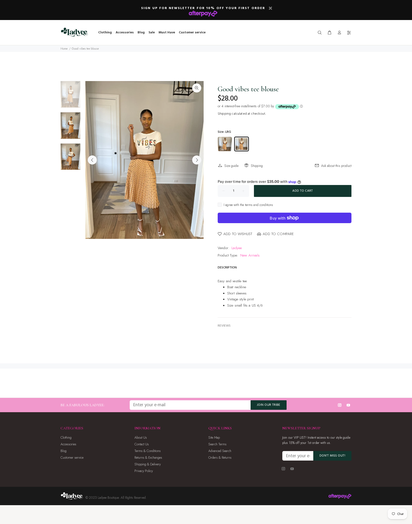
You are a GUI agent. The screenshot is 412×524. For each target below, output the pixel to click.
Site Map (214, 437)
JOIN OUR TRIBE (268, 405)
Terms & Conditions (147, 450)
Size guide (231, 165)
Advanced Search (219, 450)
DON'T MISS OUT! (332, 455)
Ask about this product (336, 165)
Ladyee (237, 248)
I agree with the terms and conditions (248, 204)
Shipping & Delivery (147, 464)
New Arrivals (250, 255)
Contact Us (141, 444)
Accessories (68, 444)
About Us (140, 437)
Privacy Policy (143, 470)
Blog (64, 450)
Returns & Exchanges (148, 457)
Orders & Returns (220, 457)
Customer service (72, 457)
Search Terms (217, 444)
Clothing (66, 437)
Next (196, 159)
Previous (92, 159)
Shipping (224, 114)
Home (64, 48)
